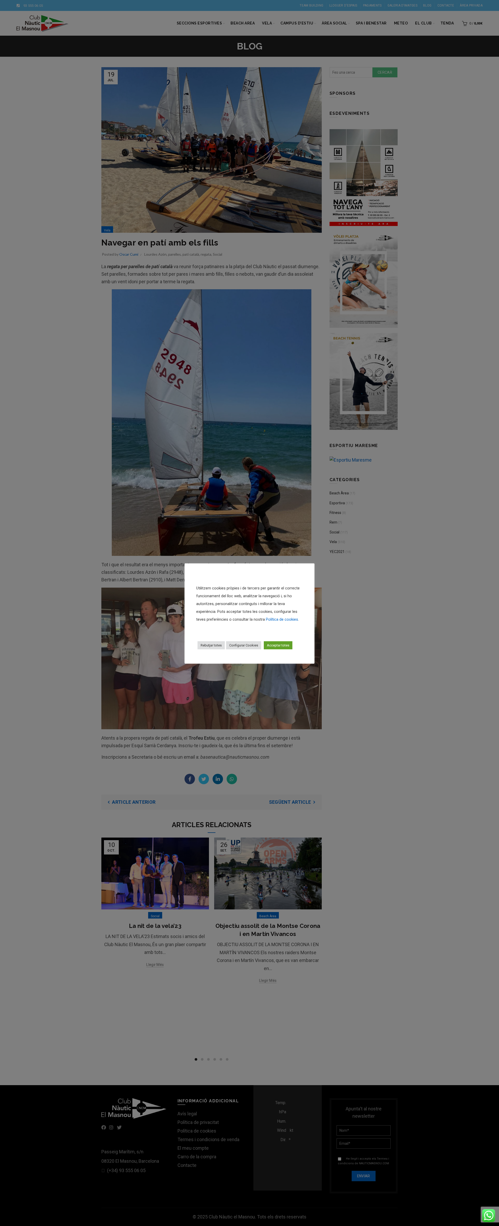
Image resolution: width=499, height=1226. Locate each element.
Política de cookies (282, 619)
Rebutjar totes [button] (211, 645)
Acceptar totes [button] (278, 645)
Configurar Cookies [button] (243, 645)
